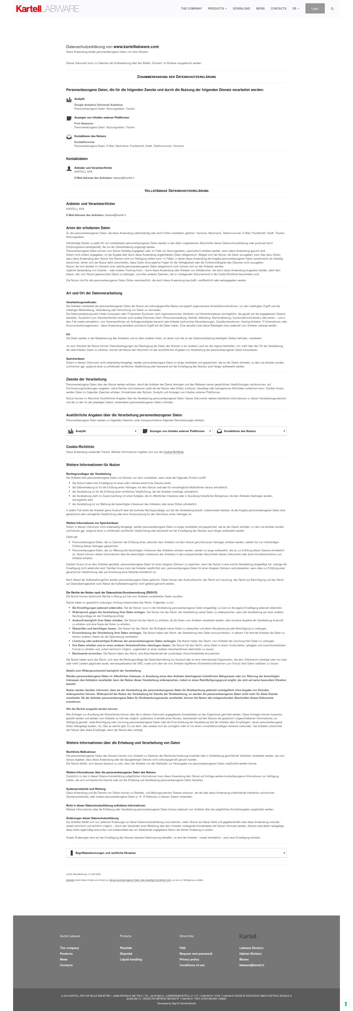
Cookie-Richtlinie (173, 452)
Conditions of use (192, 965)
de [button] (295, 8)
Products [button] (216, 8)
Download (241, 8)
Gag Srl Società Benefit (184, 1003)
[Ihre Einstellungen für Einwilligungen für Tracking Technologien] (346, 1004)
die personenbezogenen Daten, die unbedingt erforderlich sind (140, 880)
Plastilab (126, 948)
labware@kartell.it (251, 965)
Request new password (196, 953)
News (260, 8)
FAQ (182, 948)
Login (315, 8)
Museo (244, 959)
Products (66, 953)
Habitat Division (250, 953)
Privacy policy (189, 959)
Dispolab (126, 953)
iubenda (70, 880)
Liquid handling (131, 959)
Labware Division (251, 948)
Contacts (278, 8)
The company (191, 8)
